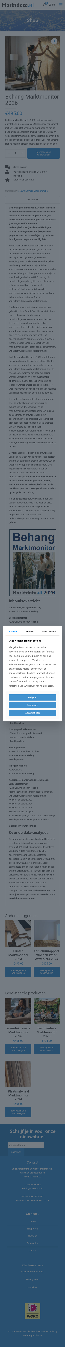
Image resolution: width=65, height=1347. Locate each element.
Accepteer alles (32, 712)
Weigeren (32, 697)
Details (29, 631)
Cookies (13, 631)
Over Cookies (49, 631)
